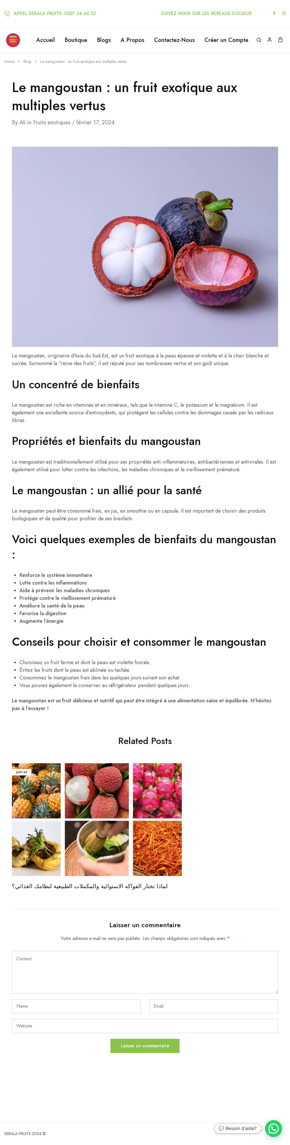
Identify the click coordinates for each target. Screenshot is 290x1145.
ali (23, 122)
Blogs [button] (104, 40)
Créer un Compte (226, 40)
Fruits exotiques (52, 122)
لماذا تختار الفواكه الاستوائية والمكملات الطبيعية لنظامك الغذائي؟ (90, 886)
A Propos (132, 40)
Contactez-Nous (174, 40)
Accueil (45, 40)
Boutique (76, 40)
